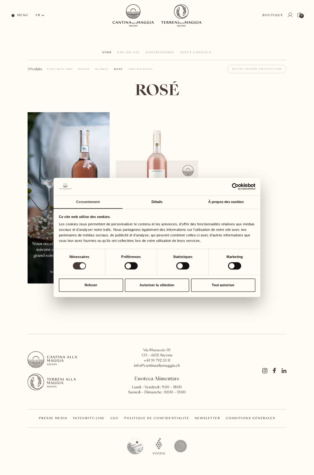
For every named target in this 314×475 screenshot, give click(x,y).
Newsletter (207, 418)
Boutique (273, 15)
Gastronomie (160, 52)
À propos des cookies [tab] (226, 202)
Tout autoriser (223, 285)
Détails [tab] (157, 202)
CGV (114, 418)
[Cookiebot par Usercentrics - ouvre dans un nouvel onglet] (235, 186)
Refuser (91, 285)
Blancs (101, 69)
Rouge (84, 69)
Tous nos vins (60, 69)
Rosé (118, 69)
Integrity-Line (89, 418)
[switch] (130, 265)
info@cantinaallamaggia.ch (157, 366)
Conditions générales (250, 418)
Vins (107, 52)
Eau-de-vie (128, 52)
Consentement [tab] (88, 202)
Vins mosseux (140, 69)
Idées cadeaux (196, 52)
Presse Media (53, 418)
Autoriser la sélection (157, 285)
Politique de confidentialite (156, 418)
